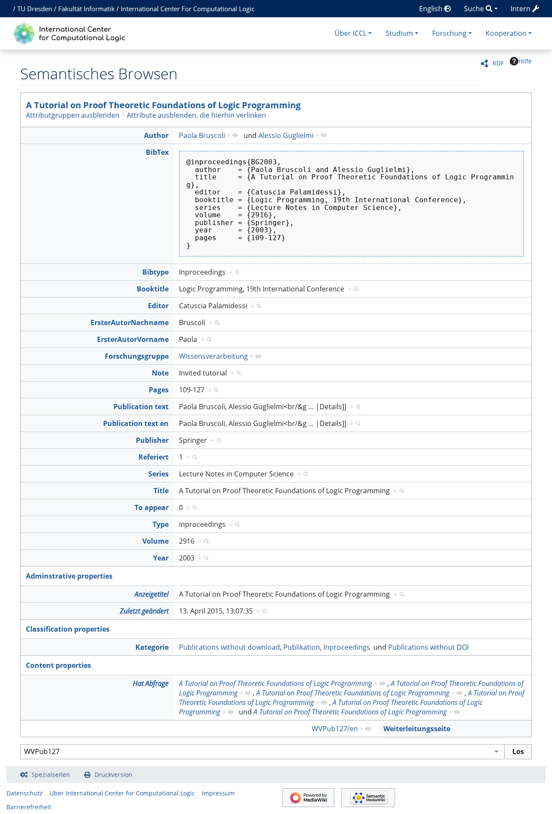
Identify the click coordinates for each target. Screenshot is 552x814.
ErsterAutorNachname (130, 322)
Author (156, 135)
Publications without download (229, 647)
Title (161, 490)
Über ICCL (351, 33)
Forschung (449, 33)
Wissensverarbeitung (213, 356)
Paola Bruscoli (202, 135)
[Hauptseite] (71, 32)
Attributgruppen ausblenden (72, 115)
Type (161, 524)
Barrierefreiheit (28, 807)
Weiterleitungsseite (416, 728)
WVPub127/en (335, 728)
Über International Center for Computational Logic (122, 793)
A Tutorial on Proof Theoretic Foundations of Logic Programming (163, 105)
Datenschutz (24, 793)
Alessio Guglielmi (286, 135)
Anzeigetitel (152, 594)
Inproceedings (346, 647)
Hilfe (525, 61)
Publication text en (136, 423)
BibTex (157, 152)
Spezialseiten (50, 774)
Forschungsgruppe (137, 356)
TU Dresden (34, 8)
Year (161, 558)
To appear (152, 507)
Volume (155, 541)
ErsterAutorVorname (133, 339)
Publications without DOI (428, 647)
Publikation (301, 647)
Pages (159, 389)
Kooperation (506, 33)
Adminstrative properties (69, 576)
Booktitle (153, 289)
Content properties (58, 665)
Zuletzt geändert (144, 611)
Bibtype (155, 272)
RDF (498, 63)
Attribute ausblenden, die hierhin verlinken (196, 115)
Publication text (141, 406)
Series (158, 474)
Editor (158, 305)
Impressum (218, 793)
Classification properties (68, 629)
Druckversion (113, 774)
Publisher (152, 440)
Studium (399, 33)
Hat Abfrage (151, 683)
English (431, 8)
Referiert (153, 457)
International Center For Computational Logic (187, 8)
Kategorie (152, 647)
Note (160, 373)
